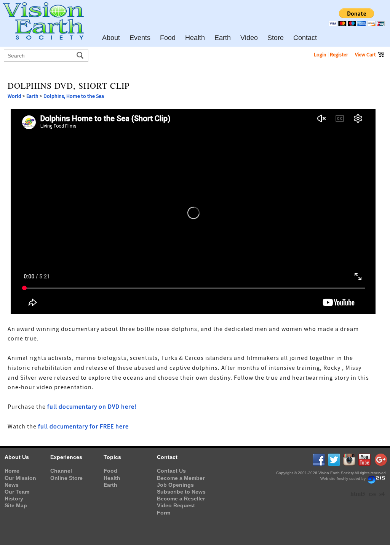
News (12, 485)
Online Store (66, 478)
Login (320, 54)
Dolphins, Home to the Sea (73, 96)
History (14, 498)
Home (12, 471)
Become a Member (181, 478)
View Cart (366, 54)
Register (339, 54)
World (14, 96)
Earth (32, 96)
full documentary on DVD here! (92, 407)
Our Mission (20, 478)
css (372, 493)
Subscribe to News (181, 492)
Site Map (16, 505)
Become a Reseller (181, 498)
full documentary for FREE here (83, 426)
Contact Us (171, 471)
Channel (61, 471)
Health (112, 478)
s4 (382, 493)
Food (110, 471)
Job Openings (175, 485)
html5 (357, 493)
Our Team (17, 492)
